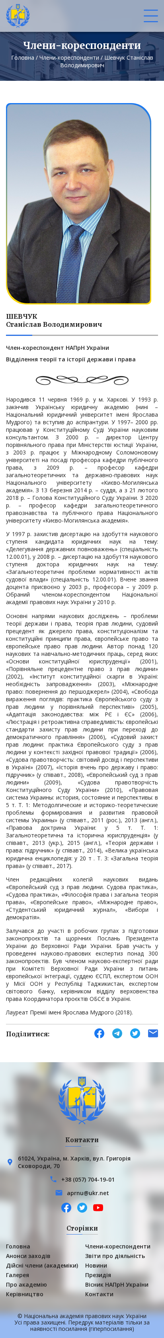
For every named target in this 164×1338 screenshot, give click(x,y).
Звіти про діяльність (115, 1256)
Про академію (26, 1284)
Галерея (17, 1275)
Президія (98, 1275)
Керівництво (24, 1294)
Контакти (99, 1294)
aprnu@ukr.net (88, 1193)
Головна (22, 57)
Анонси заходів (28, 1256)
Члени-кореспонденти (69, 57)
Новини (96, 1265)
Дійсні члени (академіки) (42, 1265)
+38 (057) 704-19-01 (88, 1179)
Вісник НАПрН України (116, 1284)
